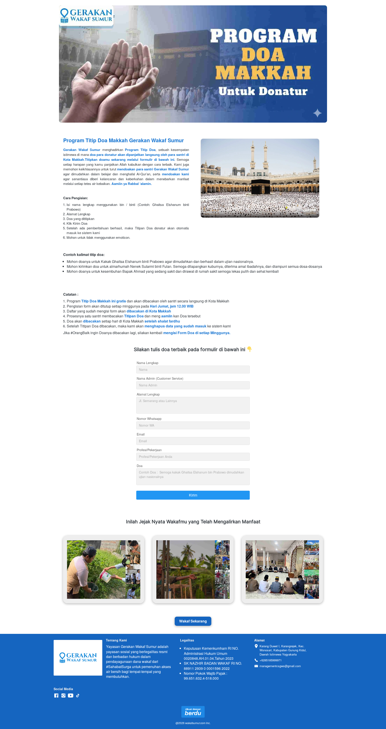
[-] (56, 695)
